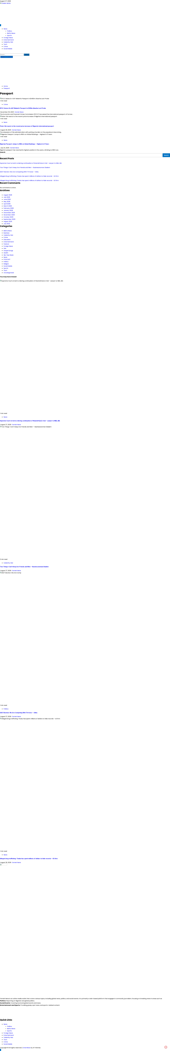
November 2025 (9, 215)
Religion (6, 264)
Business (6, 233)
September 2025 (9, 219)
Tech (5, 44)
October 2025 (8, 217)
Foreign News (8, 38)
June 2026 (7, 199)
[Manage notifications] (165, 1047)
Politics (9, 31)
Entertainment (9, 40)
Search (2, 152)
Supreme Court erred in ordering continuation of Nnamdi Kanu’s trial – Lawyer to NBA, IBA (31, 163)
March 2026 (8, 206)
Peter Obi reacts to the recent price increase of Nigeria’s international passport (27, 126)
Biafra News (11, 33)
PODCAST (7, 259)
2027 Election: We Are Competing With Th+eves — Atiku (19, 172)
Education (7, 240)
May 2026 (7, 202)
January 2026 (8, 210)
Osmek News (19, 112)
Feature (6, 244)
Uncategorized (9, 273)
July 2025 (7, 224)
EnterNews (26, 1048)
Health (6, 253)
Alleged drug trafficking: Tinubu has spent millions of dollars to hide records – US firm (29, 176)
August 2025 (8, 221)
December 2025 (9, 213)
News (5, 29)
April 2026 (7, 204)
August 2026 (8, 195)
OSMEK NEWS (15, 12)
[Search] (0, 52)
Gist (5, 248)
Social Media (8, 49)
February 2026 (9, 208)
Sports (9, 35)
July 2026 (7, 197)
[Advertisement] (85, 71)
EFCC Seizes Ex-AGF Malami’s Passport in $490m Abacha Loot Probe (23, 108)
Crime (6, 46)
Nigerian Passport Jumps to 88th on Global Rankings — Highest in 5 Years (24, 144)
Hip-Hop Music (9, 255)
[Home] (0, 25)
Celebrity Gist (8, 42)
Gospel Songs (8, 251)
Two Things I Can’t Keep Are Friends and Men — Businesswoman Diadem (25, 167)
